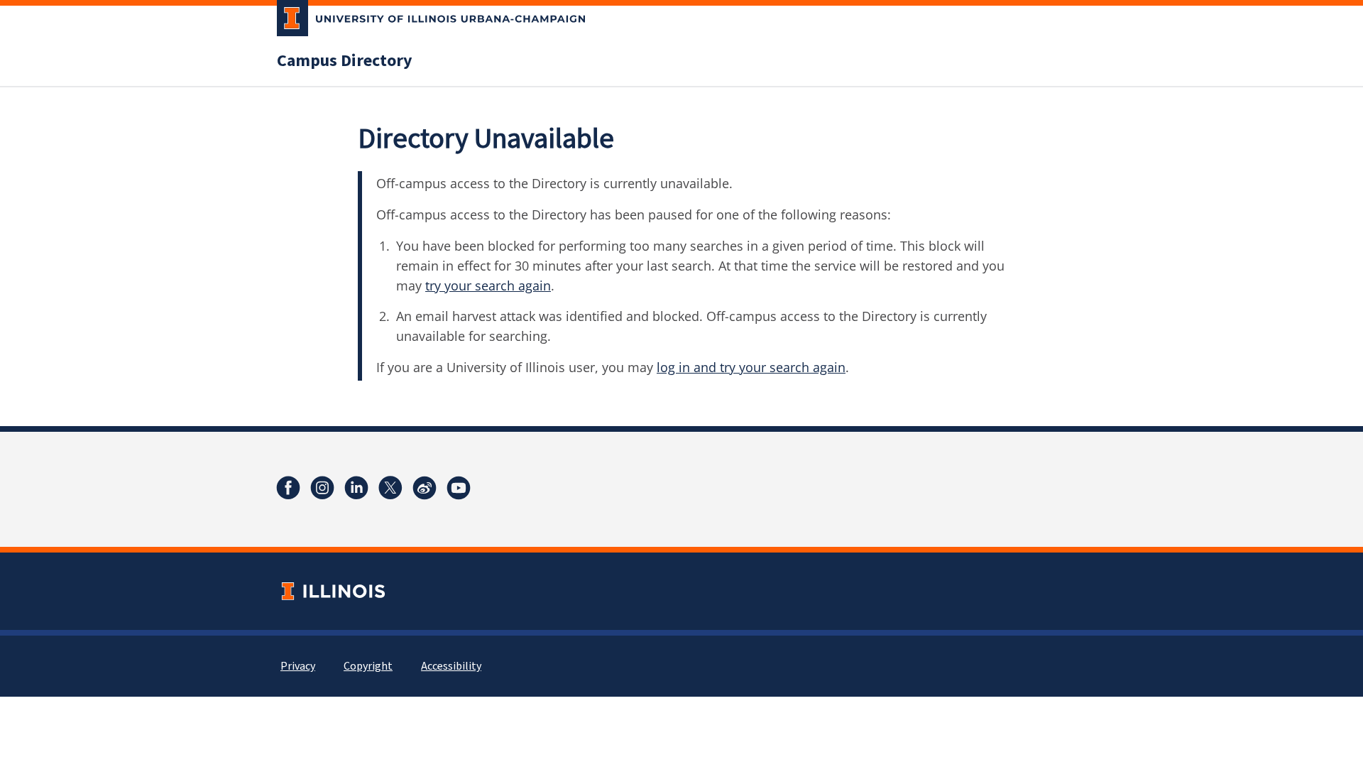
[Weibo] (424, 488)
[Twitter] (390, 488)
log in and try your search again (751, 367)
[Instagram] (322, 488)
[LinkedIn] (356, 488)
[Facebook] (288, 488)
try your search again (488, 285)
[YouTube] (458, 488)
